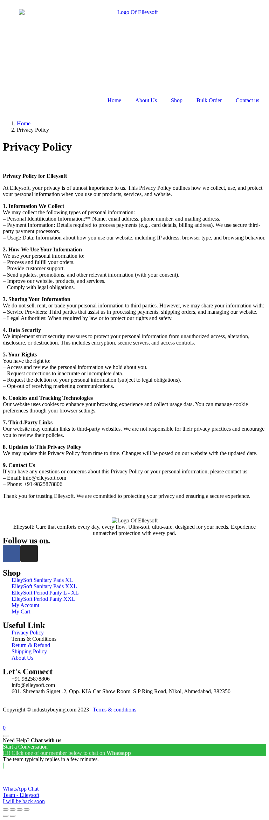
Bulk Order (209, 100)
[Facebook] (11, 553)
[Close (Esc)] (5, 809)
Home (114, 100)
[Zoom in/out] (26, 809)
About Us (146, 100)
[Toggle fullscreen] (19, 809)
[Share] (12, 809)
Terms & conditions (114, 710)
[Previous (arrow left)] (5, 816)
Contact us (247, 100)
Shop (176, 100)
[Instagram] (29, 553)
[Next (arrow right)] (12, 816)
